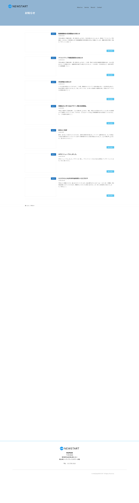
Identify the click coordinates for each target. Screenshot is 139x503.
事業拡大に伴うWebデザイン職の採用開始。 (72, 106)
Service (86, 7)
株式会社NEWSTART (98, 473)
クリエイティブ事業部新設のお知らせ (70, 58)
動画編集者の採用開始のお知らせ (69, 33)
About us (79, 7)
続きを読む (110, 50)
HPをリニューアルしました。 (68, 154)
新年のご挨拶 (62, 130)
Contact (99, 7)
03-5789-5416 (71, 463)
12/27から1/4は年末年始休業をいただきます (73, 178)
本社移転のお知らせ (64, 82)
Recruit (93, 7)
